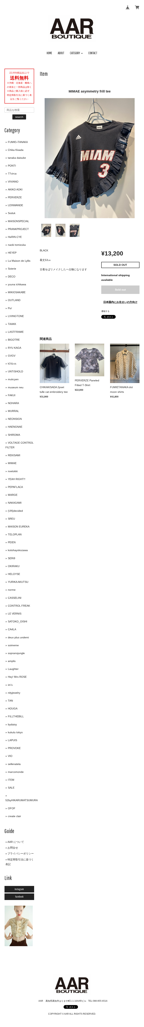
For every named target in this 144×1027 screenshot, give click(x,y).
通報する (105, 311)
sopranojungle (16, 653)
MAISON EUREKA (18, 526)
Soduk (11, 213)
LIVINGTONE (16, 316)
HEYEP (12, 252)
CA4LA (12, 629)
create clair (14, 816)
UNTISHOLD (15, 371)
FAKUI (11, 395)
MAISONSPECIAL (18, 221)
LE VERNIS (14, 613)
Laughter (13, 668)
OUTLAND (14, 300)
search (19, 116)
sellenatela (14, 764)
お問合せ (13, 847)
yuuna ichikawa (17, 284)
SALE (11, 787)
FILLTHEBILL (16, 716)
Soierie (12, 268)
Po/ (10, 308)
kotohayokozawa (18, 550)
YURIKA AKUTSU (18, 581)
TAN (10, 700)
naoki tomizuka (17, 244)
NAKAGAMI (15, 502)
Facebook (19, 896)
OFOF (11, 808)
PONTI (12, 165)
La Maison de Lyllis (19, 260)
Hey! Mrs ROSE (17, 676)
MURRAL (13, 410)
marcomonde (16, 771)
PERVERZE (15, 197)
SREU (11, 518)
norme (12, 589)
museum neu (15, 387)
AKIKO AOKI (15, 189)
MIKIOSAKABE (17, 292)
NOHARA (13, 403)
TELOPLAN (15, 534)
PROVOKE (14, 748)
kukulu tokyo (15, 732)
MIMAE (12, 463)
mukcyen (13, 379)
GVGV (11, 355)
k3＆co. (12, 363)
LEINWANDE (15, 205)
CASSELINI (14, 597)
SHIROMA (14, 434)
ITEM (11, 779)
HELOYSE (14, 573)
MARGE (12, 494)
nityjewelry (14, 692)
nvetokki (13, 471)
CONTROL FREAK (19, 605)
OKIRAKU (14, 566)
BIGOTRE (14, 339)
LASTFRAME (16, 331)
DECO (11, 276)
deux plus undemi (18, 637)
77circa (12, 173)
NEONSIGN (15, 418)
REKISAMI (14, 455)
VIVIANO (13, 181)
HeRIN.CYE (15, 236)
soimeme (13, 645)
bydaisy (12, 724)
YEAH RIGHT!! (16, 479)
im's (10, 684)
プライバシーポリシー (21, 853)
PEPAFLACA (15, 486)
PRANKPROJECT (18, 229)
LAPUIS (12, 740)
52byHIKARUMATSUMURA (21, 800)
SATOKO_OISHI (17, 621)
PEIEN (12, 542)
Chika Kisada (15, 149)
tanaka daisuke (17, 157)
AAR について (16, 841)
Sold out (120, 289)
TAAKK (12, 323)
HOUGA (12, 708)
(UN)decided (15, 510)
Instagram (19, 889)
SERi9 (11, 558)
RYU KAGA (14, 347)
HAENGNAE (15, 426)
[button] (76, 53)
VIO (10, 755)
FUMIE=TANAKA (18, 141)
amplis (12, 661)
